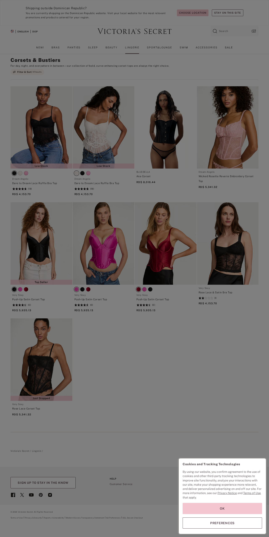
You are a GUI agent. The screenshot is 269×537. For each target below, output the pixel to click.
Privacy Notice (227, 493)
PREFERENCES (222, 523)
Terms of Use (252, 493)
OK (222, 508)
